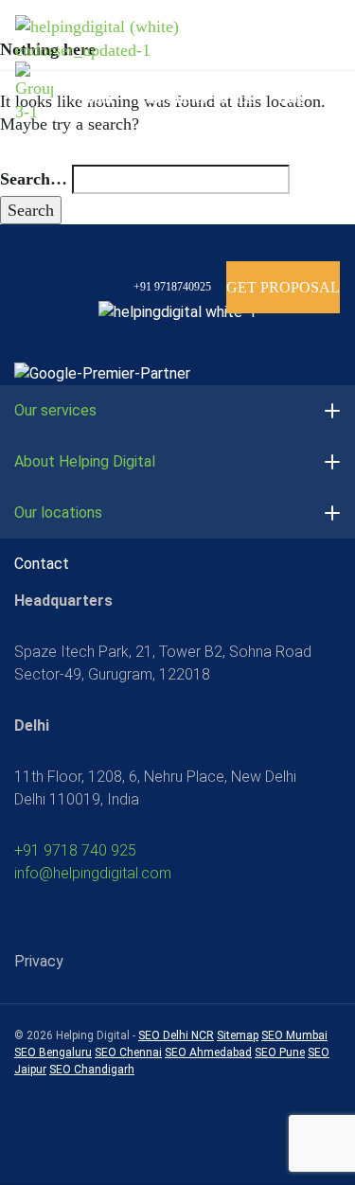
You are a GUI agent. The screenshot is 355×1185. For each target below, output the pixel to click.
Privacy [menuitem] (38, 961)
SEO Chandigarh (91, 1069)
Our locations (58, 513)
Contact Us (109, 177)
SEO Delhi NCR (176, 1035)
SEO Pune (280, 1052)
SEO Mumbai (294, 1035)
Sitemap (237, 1035)
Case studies (170, 99)
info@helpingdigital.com (92, 873)
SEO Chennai (128, 1052)
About (97, 99)
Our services (55, 410)
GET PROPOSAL (283, 287)
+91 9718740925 (171, 286)
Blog (291, 99)
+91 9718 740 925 (75, 850)
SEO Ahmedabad (208, 1052)
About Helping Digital (84, 461)
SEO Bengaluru (53, 1052)
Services (234, 99)
